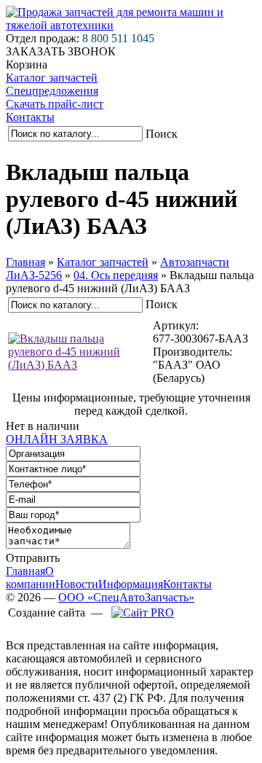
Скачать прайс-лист (54, 104)
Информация (130, 584)
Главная (25, 262)
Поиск (162, 134)
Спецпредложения (52, 91)
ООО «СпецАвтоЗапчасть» (126, 597)
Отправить (33, 558)
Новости (76, 584)
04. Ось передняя (116, 275)
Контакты (30, 117)
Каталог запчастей (52, 77)
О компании (30, 577)
